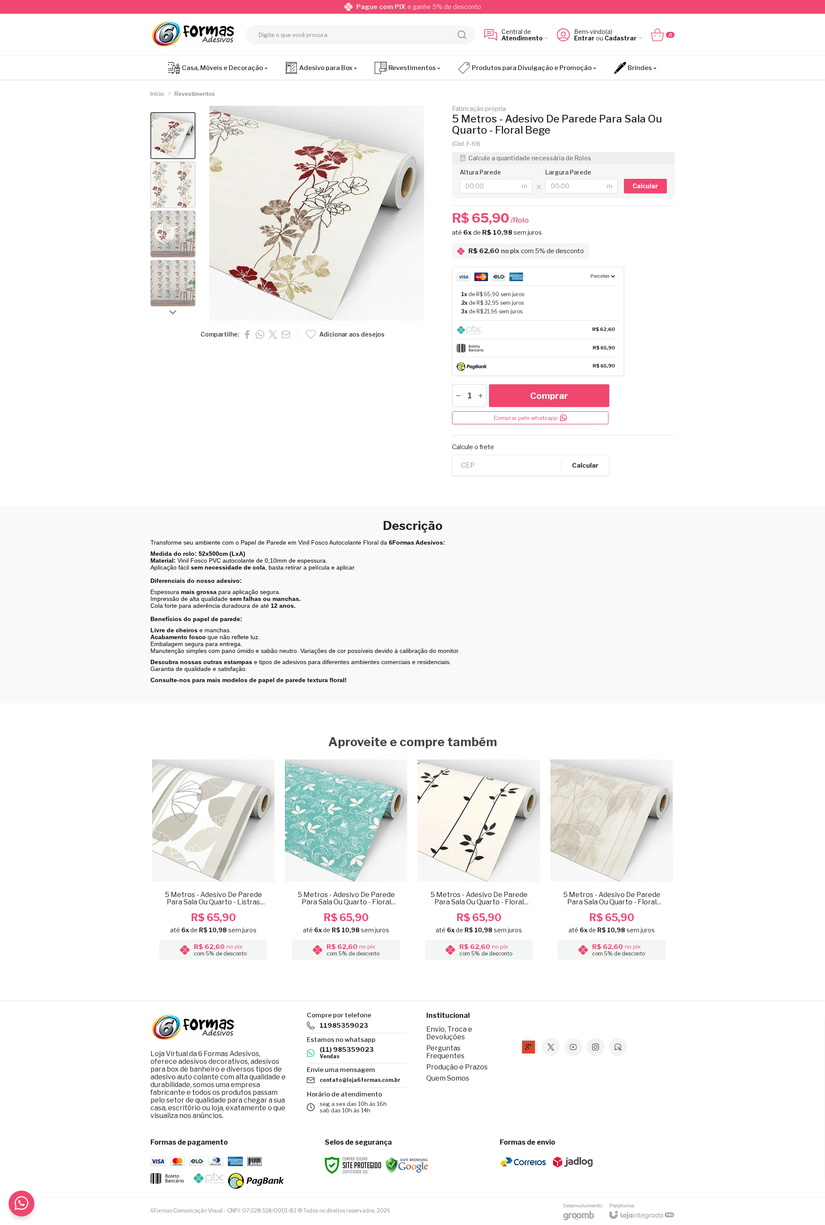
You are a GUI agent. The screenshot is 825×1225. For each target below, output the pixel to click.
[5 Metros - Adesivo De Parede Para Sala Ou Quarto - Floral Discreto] (611, 861)
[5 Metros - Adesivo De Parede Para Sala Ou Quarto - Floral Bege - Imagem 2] (173, 185)
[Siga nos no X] (551, 1047)
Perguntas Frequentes (445, 1052)
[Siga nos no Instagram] (596, 1047)
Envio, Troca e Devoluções (449, 1033)
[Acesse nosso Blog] (618, 1047)
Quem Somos (447, 1078)
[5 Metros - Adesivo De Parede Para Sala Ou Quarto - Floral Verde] (346, 861)
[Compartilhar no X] (273, 334)
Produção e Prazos (457, 1067)
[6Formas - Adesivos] (193, 34)
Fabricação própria (479, 109)
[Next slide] (173, 311)
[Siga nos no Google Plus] (528, 1047)
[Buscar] (461, 34)
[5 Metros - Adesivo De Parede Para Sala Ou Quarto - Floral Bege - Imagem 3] (173, 234)
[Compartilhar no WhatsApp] (260, 334)
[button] (173, 135)
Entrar (584, 38)
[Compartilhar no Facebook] (247, 334)
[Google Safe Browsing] (406, 1164)
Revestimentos (194, 93)
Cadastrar (621, 38)
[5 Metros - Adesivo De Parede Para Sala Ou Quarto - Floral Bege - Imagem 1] (173, 135)
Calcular (585, 465)
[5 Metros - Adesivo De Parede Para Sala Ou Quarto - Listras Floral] (213, 861)
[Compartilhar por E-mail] (285, 334)
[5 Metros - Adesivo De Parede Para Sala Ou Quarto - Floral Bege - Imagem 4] (173, 283)
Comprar (549, 396)
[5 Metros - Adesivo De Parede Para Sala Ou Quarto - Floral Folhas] (478, 861)
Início (157, 93)
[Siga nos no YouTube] (573, 1047)
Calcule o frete (473, 447)
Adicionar (230, 895)
